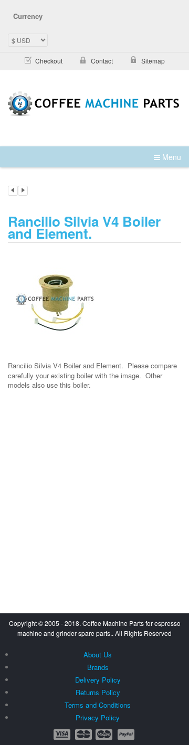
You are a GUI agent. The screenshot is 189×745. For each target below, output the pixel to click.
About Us (97, 654)
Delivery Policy (98, 680)
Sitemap (153, 60)
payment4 (105, 734)
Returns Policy (98, 692)
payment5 (126, 734)
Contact (102, 60)
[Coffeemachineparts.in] (94, 103)
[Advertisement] (94, 468)
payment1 (63, 734)
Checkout (48, 60)
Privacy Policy (98, 717)
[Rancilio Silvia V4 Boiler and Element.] (55, 297)
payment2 (84, 734)
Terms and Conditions (98, 705)
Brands (98, 667)
